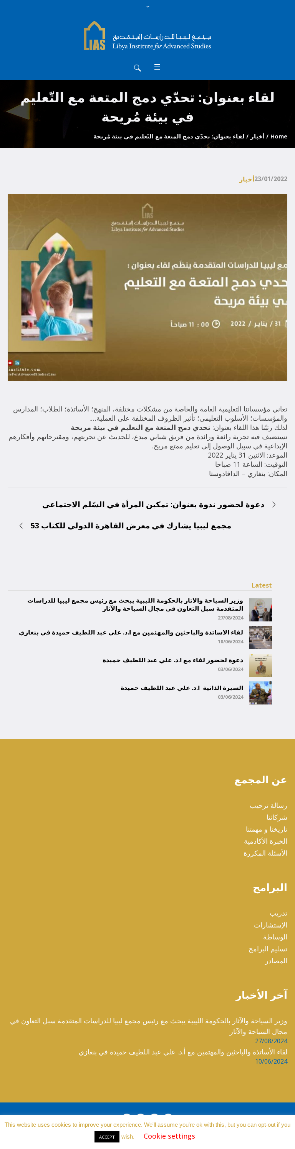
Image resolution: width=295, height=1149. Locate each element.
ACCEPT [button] (107, 1137)
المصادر (276, 960)
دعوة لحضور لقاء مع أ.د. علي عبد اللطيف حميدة (173, 660)
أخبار (257, 136)
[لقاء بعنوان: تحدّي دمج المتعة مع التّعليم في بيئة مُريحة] (147, 286)
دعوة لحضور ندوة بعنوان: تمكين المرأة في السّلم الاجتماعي (153, 504)
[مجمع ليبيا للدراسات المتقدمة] (147, 35)
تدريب (278, 913)
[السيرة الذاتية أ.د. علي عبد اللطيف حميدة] (260, 692)
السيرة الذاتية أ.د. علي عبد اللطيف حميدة (182, 688)
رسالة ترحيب (268, 805)
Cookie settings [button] (169, 1136)
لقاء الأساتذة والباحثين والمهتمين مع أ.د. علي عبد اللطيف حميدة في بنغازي (131, 632)
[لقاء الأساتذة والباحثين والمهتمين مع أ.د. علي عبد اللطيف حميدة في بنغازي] (260, 636)
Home (278, 136)
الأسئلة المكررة (265, 853)
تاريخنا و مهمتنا (266, 829)
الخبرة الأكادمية (265, 841)
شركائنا (277, 817)
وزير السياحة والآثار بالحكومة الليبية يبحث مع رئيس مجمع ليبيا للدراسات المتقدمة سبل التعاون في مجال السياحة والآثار (135, 604)
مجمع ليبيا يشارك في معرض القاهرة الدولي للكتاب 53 (131, 525)
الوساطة (275, 936)
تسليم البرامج (268, 948)
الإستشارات (270, 924)
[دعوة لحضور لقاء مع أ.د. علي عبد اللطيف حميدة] (260, 664)
